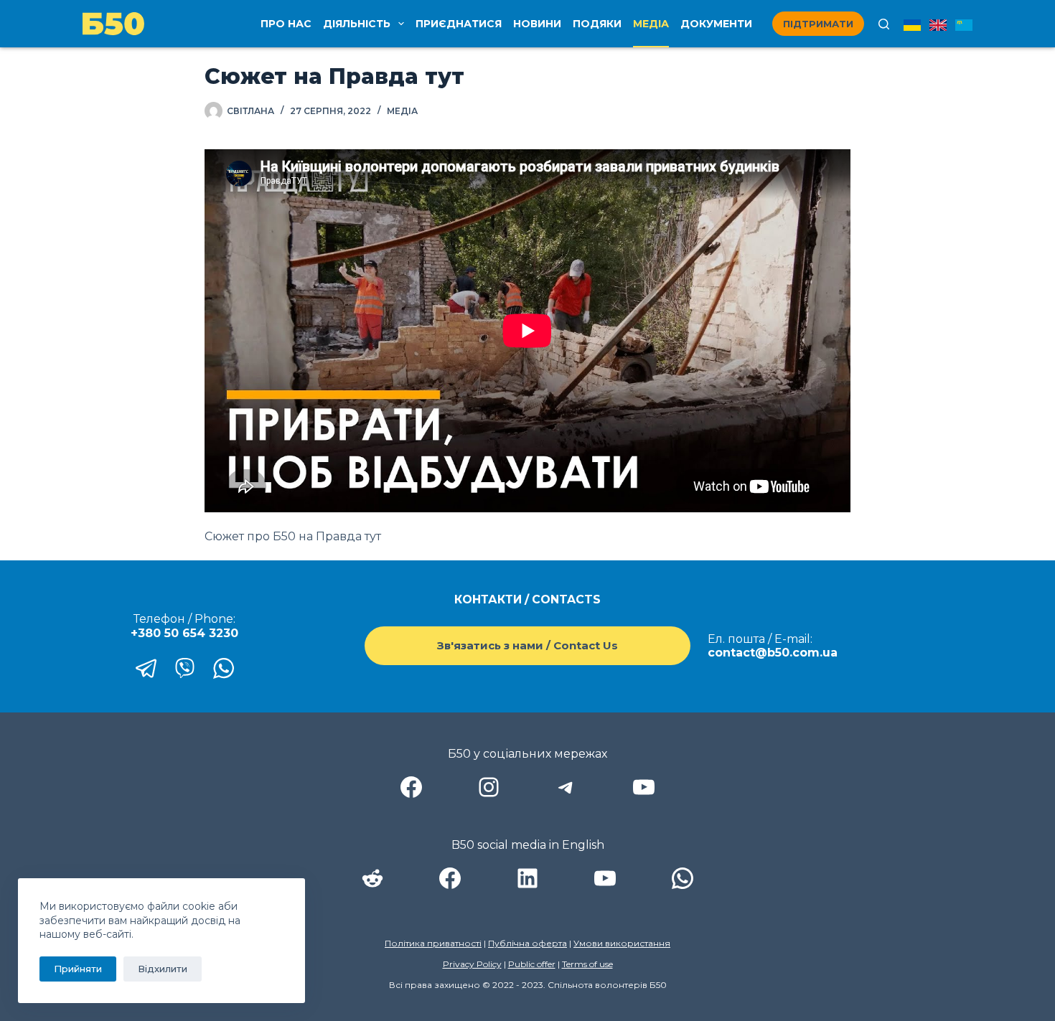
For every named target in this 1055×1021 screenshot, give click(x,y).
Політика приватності (433, 943)
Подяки (597, 23)
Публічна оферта (527, 943)
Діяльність (356, 23)
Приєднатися (459, 23)
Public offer (531, 964)
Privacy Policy (472, 964)
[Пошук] (883, 24)
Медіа (651, 23)
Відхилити (162, 968)
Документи (716, 23)
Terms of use (587, 964)
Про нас (286, 23)
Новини (537, 23)
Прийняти (78, 968)
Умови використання (621, 943)
